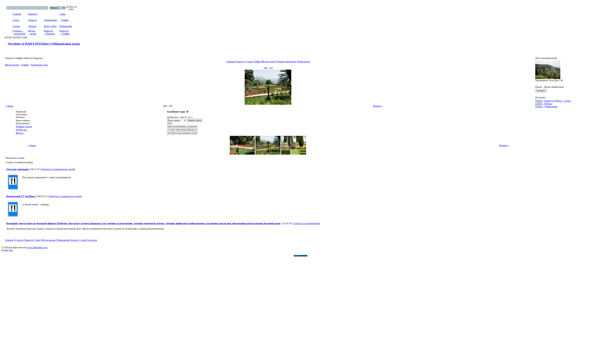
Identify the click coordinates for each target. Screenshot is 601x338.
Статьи (16, 26)
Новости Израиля (49, 32)
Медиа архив (32, 32)
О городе (19, 240)
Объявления (50, 20)
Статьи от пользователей (306, 223)
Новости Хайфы (64, 32)
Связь (62, 14)
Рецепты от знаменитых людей (58, 169)
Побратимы (65, 26)
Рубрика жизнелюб (19, 32)
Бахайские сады (39, 65)
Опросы (32, 20)
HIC (11, 250)
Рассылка (92, 240)
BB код (19, 133)
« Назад (9, 106)
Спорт (16, 20)
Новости (32, 14)
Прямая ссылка (24, 126)
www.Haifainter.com (37, 247)
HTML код (21, 129)
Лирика (32, 26)
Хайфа (63, 20)
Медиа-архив (12, 65)
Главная (17, 14)
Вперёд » (378, 106)
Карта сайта (50, 26)
